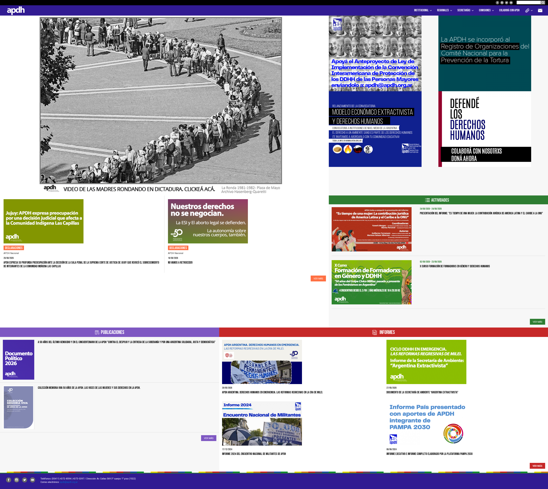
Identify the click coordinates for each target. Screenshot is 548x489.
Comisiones (485, 10)
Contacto (541, 10)
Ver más (318, 278)
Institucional (421, 10)
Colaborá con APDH (509, 10)
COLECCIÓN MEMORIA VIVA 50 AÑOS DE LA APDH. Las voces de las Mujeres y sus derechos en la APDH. (89, 388)
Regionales (443, 10)
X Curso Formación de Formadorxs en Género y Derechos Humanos (455, 266)
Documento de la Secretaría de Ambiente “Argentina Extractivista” (422, 392)
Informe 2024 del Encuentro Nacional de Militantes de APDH (254, 454)
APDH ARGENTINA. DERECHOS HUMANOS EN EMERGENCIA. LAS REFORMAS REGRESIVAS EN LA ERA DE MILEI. (272, 392)
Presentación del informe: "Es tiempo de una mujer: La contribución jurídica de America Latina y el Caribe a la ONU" (481, 213)
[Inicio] (15, 10)
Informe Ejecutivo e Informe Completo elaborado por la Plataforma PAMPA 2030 (429, 454)
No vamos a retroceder (180, 263)
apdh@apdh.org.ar (69, 482)
